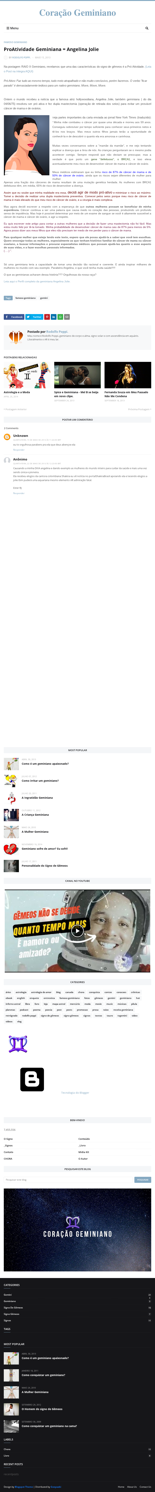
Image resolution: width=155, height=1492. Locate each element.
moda (87, 1003)
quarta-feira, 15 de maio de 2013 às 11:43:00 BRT (37, 440)
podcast (24, 1009)
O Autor (83, 1158)
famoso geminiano (15, 42)
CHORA (8, 1158)
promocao (82, 1009)
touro (110, 1015)
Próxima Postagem (139, 409)
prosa (95, 1009)
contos (108, 992)
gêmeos (99, 998)
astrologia (21, 992)
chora (81, 992)
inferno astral (13, 1003)
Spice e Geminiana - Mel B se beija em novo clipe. (76, 394)
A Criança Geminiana (35, 814)
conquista (94, 992)
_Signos (8, 1145)
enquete (34, 998)
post (59, 1009)
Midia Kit (83, 1152)
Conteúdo (84, 1139)
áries (8, 992)
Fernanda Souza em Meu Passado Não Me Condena (126, 394)
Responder (19, 449)
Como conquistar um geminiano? (43, 1375)
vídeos (9, 1021)
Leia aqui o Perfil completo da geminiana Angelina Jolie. (37, 281)
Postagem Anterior (16, 409)
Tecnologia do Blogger (74, 1092)
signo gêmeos (71, 1015)
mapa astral (58, 1003)
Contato (8, 1152)
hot (138, 998)
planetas (10, 1009)
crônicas (135, 992)
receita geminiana (123, 1009)
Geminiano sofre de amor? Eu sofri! (45, 848)
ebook (9, 998)
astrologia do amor (41, 992)
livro (37, 1003)
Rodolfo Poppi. (21, 57)
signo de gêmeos (50, 1015)
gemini (44, 298)
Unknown (20, 436)
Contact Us (145, 1486)
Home (121, 1486)
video (134, 1015)
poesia (48, 1009)
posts (69, 1009)
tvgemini (122, 1015)
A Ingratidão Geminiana (37, 797)
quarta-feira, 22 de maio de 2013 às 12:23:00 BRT (37, 463)
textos (98, 1015)
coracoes (121, 992)
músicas (122, 1003)
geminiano (125, 998)
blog (58, 992)
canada (69, 992)
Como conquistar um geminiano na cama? (49, 1426)
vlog (19, 1021)
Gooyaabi (56, 1486)
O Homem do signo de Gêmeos (42, 1409)
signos (86, 1015)
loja (46, 1003)
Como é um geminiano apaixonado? (45, 763)
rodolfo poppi (29, 1015)
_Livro (82, 1145)
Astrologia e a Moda (17, 392)
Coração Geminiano (77, 12)
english (21, 998)
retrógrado (11, 1015)
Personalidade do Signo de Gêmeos (45, 865)
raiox (106, 1009)
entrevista (49, 998)
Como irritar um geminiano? (40, 780)
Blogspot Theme (24, 1486)
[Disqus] (77, 601)
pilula (134, 1003)
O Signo (8, 1139)
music (109, 1003)
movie (98, 1003)
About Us (132, 1486)
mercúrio (75, 1003)
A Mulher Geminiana (35, 831)
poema (36, 1009)
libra (27, 1003)
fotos (87, 998)
